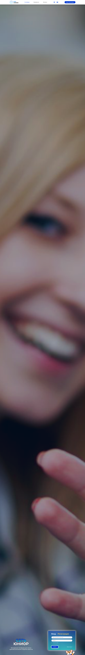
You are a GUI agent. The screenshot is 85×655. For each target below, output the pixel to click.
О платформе (26, 2)
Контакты (45, 2)
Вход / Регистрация (70, 2)
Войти (54, 646)
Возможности (36, 2)
